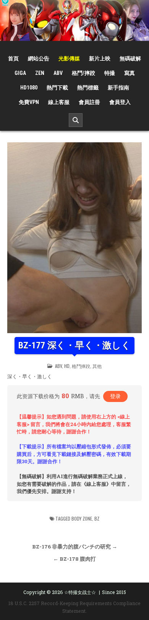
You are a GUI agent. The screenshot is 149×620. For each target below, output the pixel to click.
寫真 (129, 73)
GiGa (20, 73)
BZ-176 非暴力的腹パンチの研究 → (74, 546)
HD (67, 366)
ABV (58, 73)
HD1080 (28, 88)
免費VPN (29, 102)
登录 (115, 396)
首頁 (13, 58)
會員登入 (120, 102)
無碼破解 (130, 58)
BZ (96, 518)
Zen (39, 73)
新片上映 (99, 58)
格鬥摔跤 (81, 366)
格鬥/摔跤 (83, 73)
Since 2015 (114, 592)
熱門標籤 (88, 88)
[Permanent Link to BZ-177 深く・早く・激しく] (74, 237)
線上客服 (59, 102)
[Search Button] (76, 120)
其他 (97, 366)
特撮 (109, 73)
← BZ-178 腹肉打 (74, 558)
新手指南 (118, 88)
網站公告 (38, 58)
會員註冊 (89, 102)
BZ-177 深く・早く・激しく (74, 345)
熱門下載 (57, 88)
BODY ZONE (81, 518)
